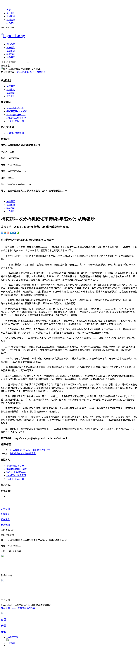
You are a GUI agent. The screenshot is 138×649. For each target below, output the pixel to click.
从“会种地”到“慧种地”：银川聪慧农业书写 (30, 450)
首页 (8, 10)
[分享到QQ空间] (5, 233)
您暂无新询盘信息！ (27, 608)
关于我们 (10, 13)
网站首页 (10, 44)
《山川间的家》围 (15, 121)
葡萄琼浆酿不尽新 (15, 108)
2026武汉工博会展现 (16, 118)
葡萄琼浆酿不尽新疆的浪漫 (23, 453)
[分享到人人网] (14, 233)
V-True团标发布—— (15, 114)
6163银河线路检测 (25, 72)
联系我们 (10, 23)
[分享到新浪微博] (8, 233)
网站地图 (5, 608)
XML (13, 608)
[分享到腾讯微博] (11, 233)
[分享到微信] (18, 233)
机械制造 (10, 16)
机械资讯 (10, 20)
